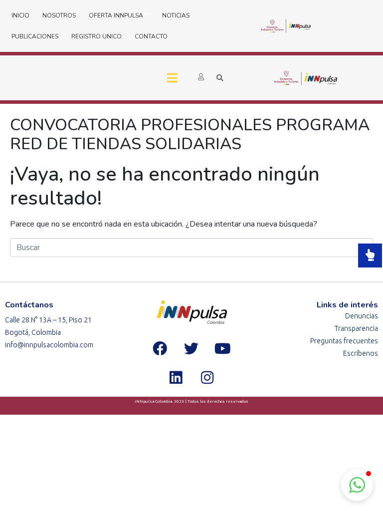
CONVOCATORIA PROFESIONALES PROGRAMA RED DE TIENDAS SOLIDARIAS (190, 134)
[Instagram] (206, 377)
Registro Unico (96, 36)
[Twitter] (191, 348)
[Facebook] (160, 348)
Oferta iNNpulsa (116, 15)
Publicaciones (34, 36)
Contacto (151, 36)
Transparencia (356, 328)
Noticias (176, 15)
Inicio (20, 15)
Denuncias (361, 316)
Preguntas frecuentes (344, 341)
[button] (357, 485)
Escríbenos (360, 353)
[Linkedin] (175, 377)
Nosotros (59, 15)
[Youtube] (222, 348)
